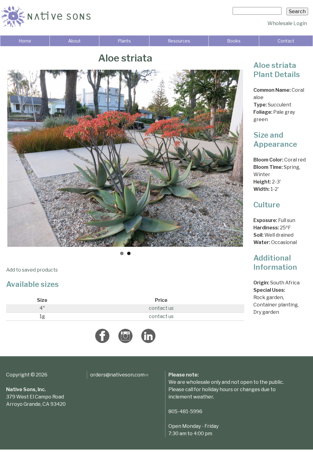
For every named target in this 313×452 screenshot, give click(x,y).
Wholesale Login (287, 23)
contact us (161, 308)
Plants (124, 40)
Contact (286, 40)
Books (234, 40)
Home (25, 40)
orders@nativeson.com (119, 375)
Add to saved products (32, 270)
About (74, 40)
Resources (179, 40)
